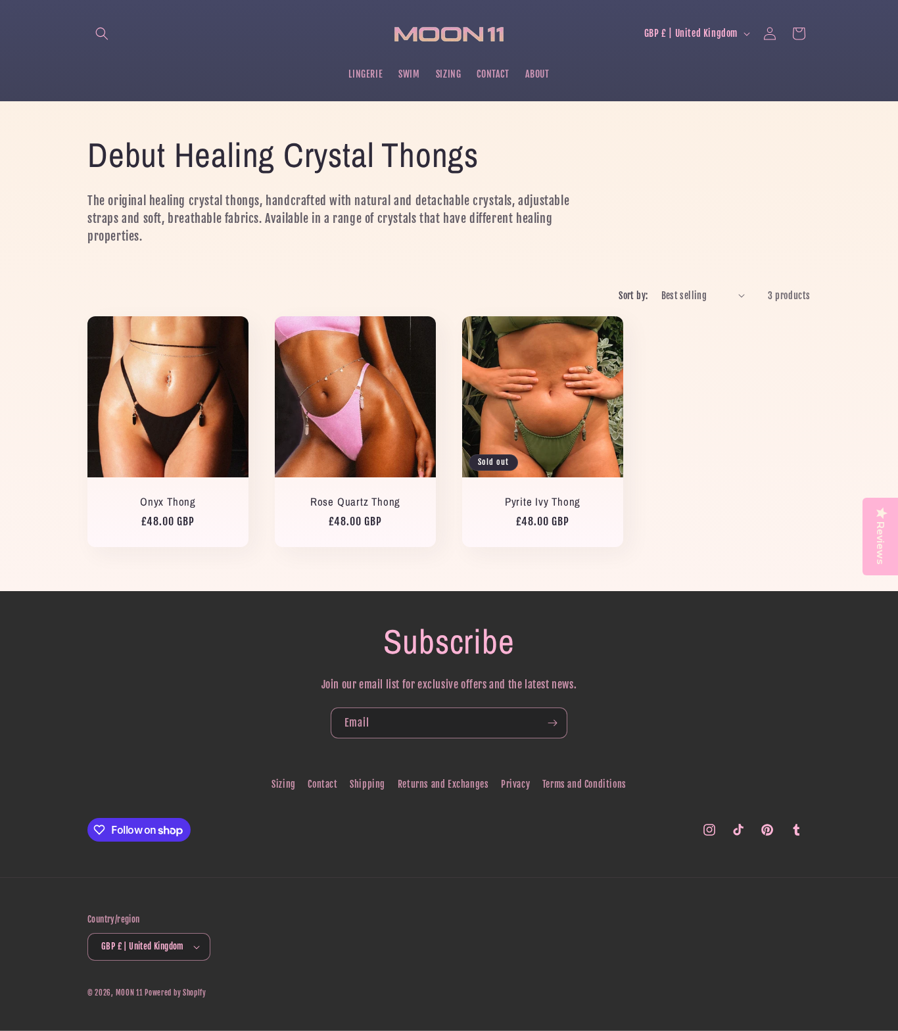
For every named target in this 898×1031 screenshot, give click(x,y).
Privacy (515, 784)
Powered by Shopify (175, 992)
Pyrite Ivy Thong (542, 502)
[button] (101, 33)
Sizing (284, 784)
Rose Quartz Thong (355, 502)
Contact (322, 784)
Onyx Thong (168, 502)
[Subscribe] (552, 722)
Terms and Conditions (584, 784)
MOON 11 (129, 992)
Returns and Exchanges (443, 784)
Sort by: (633, 295)
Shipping (367, 784)
